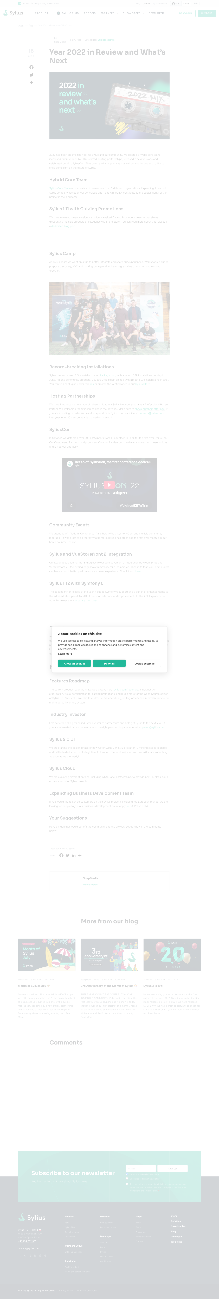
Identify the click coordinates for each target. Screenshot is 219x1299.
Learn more (65, 653)
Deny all (109, 663)
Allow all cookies (74, 663)
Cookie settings (144, 663)
